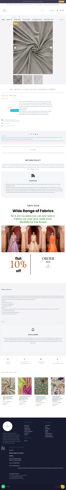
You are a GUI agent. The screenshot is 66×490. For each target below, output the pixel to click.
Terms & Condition (28, 431)
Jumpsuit (29, 137)
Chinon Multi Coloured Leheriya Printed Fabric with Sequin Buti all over (24, 398)
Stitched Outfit (48, 433)
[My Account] (60, 10)
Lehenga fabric (40, 137)
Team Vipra (21, 478)
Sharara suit (16, 139)
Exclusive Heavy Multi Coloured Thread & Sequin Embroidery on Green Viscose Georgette (41, 399)
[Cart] (63, 10)
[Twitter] (34, 134)
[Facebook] (32, 134)
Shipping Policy (27, 428)
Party (61, 137)
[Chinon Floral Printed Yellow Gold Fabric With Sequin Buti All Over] (8, 386)
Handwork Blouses (49, 436)
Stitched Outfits (37, 19)
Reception (3, 139)
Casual (11, 137)
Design (46, 430)
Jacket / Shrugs (23, 137)
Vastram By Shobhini (23, 139)
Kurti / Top (34, 137)
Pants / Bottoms (55, 137)
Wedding (31, 139)
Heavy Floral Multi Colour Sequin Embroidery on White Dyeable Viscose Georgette (57, 399)
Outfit (50, 137)
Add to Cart (15, 110)
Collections (26, 19)
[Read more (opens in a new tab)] (51, 4)
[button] (20, 4)
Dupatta (15, 137)
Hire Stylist (47, 428)
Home (3, 19)
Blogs (46, 427)
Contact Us (26, 433)
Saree (12, 139)
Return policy (26, 426)
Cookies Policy (27, 430)
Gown (18, 137)
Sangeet (8, 139)
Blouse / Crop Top (5, 137)
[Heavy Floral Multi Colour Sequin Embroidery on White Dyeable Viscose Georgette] (58, 386)
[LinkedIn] (35, 134)
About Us (9, 19)
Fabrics (46, 432)
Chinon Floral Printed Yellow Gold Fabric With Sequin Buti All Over (8, 398)
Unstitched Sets (48, 19)
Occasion (46, 137)
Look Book (47, 425)
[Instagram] (59, 486)
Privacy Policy (26, 425)
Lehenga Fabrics (48, 435)
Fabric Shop (17, 19)
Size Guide (33, 149)
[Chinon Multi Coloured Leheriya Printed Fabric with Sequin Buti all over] (25, 386)
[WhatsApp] (37, 134)
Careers (26, 434)
